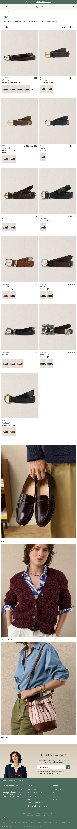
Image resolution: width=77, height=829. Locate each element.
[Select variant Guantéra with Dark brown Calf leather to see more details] (43, 89)
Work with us (57, 796)
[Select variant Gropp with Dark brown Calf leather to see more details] (5, 227)
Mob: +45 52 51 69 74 (35, 803)
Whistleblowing (38, 826)
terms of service (59, 771)
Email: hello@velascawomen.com (38, 806)
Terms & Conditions (6, 826)
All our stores (57, 790)
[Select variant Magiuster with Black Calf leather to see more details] (50, 363)
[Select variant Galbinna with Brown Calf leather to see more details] (19, 363)
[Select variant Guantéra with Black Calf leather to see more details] (50, 89)
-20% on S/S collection (43, 2)
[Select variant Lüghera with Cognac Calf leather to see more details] (5, 295)
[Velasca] (38, 7)
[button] (2, 7)
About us (56, 793)
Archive (55, 799)
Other (19, 12)
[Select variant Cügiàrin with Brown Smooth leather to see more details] (12, 431)
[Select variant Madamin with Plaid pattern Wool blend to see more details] (12, 159)
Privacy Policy (18, 826)
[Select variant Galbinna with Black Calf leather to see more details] (5, 363)
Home (3, 12)
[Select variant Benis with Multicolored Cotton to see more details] (43, 157)
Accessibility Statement (35, 793)
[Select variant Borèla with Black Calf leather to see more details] (43, 227)
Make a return (32, 799)
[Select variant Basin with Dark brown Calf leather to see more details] (43, 295)
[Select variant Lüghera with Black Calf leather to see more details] (12, 295)
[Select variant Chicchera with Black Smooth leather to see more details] (26, 89)
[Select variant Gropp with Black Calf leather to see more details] (12, 227)
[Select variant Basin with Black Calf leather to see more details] (50, 295)
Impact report (32, 790)
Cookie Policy (28, 826)
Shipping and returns (34, 796)
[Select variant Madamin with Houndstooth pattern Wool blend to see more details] (5, 159)
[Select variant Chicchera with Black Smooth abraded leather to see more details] (12, 89)
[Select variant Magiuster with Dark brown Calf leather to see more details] (43, 363)
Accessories (11, 12)
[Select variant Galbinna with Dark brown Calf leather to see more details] (12, 363)
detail (72, 27)
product (68, 27)
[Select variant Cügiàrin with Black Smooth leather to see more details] (5, 431)
